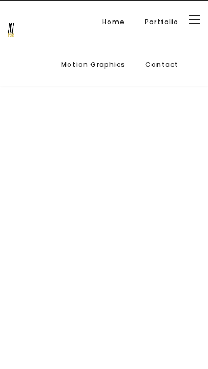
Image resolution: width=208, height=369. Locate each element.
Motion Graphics (93, 64)
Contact (162, 64)
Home (113, 22)
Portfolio (162, 22)
